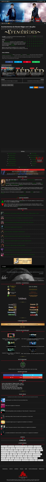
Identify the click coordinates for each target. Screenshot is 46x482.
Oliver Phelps (4, 456)
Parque (15, 456)
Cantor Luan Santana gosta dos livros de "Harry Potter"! (11, 387)
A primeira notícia (12, 155)
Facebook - (41, 87)
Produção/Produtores (36, 456)
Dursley (32, 191)
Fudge (13, 44)
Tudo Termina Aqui (25, 460)
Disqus (31, 87)
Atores (3, 448)
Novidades (15, 454)
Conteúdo (16, 468)
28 (33, 45)
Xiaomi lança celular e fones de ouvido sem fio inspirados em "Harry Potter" (19, 416)
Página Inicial (5, 468)
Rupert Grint (30, 458)
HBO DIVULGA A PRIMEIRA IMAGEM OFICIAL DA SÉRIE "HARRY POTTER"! (17, 240)
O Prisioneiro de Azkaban (37, 454)
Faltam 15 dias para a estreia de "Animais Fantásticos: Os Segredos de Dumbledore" (20, 427)
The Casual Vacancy (5, 460)
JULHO (35, 36)
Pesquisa (21, 468)
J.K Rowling (38, 452)
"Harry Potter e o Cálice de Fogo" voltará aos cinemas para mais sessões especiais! (19, 254)
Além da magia (33, 153)
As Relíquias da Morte (37, 446)
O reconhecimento (11, 163)
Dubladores (21, 450)
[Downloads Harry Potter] (11, 296)
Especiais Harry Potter (5, 452)
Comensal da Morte (14, 184)
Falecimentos (19, 452)
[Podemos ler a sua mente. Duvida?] (33, 289)
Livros (11, 454)
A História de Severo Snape (11, 346)
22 (37, 43)
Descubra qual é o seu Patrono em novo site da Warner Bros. (16, 400)
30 (37, 45)
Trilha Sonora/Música (17, 460)
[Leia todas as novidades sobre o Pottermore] (22, 298)
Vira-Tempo (31, 460)
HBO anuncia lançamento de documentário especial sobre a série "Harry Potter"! (19, 222)
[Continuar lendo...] (22, 195)
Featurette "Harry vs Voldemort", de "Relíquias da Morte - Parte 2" (11, 353)
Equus (41, 450)
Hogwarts (34, 183)
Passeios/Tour (19, 456)
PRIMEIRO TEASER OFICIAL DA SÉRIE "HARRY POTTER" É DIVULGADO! (17, 236)
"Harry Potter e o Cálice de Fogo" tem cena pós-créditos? (14, 245)
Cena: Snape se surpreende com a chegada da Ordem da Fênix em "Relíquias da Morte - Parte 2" (32, 339)
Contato (11, 468)
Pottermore (25, 456)
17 (27, 43)
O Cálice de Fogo (21, 454)
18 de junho (12, 55)
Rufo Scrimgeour (12, 45)
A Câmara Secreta (4, 446)
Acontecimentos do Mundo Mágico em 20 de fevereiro (36, 74)
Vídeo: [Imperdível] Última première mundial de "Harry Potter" (12, 384)
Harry (25, 191)
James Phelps (4, 454)
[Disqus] (22, 102)
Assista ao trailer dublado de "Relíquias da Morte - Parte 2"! (12, 383)
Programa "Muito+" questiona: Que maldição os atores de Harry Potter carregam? (11, 339)
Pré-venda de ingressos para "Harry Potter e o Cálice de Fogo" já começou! (18, 250)
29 (35, 45)
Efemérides (22, 28)
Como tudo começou (12, 153)
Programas (3, 458)
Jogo (8, 454)
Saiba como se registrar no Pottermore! (12, 405)
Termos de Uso (41, 468)
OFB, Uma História (23, 167)
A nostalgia (34, 161)
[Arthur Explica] (11, 289)
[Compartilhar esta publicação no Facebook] (9, 62)
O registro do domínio (12, 161)
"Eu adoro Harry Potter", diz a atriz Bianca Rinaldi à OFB (11, 388)
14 (37, 41)
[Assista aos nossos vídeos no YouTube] (41, 1)
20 (33, 43)
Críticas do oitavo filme (19, 448)
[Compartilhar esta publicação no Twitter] (18, 62)
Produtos (29, 456)
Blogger (36, 87)
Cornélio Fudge (7, 41)
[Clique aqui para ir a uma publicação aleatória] (23, 261)
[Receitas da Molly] (11, 286)
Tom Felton (11, 460)
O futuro (33, 165)
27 (31, 45)
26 (29, 45)
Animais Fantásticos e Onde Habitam (21, 446)
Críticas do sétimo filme (28, 448)
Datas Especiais (4, 450)
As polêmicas (33, 159)
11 (31, 41)
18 (29, 43)
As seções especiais (11, 159)
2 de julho (28, 54)
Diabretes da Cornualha (21, 173)
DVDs (34, 448)
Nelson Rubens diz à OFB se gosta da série (9, 386)
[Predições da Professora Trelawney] (33, 292)
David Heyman (10, 450)
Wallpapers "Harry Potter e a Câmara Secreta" (7, 74)
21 (35, 43)
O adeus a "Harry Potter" (11, 165)
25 (27, 45)
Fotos (27, 452)
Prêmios (12, 458)
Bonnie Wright (7, 448)
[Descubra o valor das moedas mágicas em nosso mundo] (33, 296)
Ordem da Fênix (13, 180)
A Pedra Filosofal (11, 446)
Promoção (8, 458)
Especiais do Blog (13, 452)
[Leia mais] (21, 201)
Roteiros (25, 458)
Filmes (24, 452)
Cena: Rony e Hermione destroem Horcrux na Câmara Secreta (32, 346)
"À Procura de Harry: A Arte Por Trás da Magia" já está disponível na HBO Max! (18, 217)
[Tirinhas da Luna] (11, 292)
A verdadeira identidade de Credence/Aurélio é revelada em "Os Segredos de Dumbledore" (21, 432)
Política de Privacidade (33, 468)
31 (39, 45)
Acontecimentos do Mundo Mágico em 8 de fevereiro (22, 74)
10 (29, 41)
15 (39, 41)
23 (39, 43)
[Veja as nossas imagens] (42, 1)
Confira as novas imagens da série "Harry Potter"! (13, 227)
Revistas (21, 458)
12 (33, 41)
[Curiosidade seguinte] (24, 327)
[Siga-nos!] (39, 1)
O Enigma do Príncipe (28, 454)
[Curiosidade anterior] (21, 327)
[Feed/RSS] (44, 1)
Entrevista (37, 450)
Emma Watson (32, 450)
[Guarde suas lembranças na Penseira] (33, 286)
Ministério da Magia (30, 179)
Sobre (26, 468)
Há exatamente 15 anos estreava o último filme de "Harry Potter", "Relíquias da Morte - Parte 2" (21, 213)
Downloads (4, 68)
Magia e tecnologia (33, 157)
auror (19, 179)
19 (31, 43)
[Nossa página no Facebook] (37, 1)
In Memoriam (33, 163)
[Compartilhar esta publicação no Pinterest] (27, 62)
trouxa (25, 41)
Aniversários (30, 446)
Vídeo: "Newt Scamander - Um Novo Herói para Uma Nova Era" (32, 353)
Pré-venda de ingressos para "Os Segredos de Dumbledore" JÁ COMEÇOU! (19, 421)
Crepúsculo (13, 448)
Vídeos (36, 460)
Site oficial (35, 458)
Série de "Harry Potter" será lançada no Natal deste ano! (14, 231)
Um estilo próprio (12, 157)
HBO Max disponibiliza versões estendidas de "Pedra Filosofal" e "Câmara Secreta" (20, 411)
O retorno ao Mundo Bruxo (34, 155)
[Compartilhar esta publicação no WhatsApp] (36, 62)
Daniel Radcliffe (39, 448)
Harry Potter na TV (32, 452)
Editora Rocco (26, 450)
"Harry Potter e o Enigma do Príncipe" (7, 54)
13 (35, 41)
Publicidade (17, 458)
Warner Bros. (40, 460)
